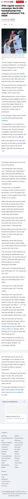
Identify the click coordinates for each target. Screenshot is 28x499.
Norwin (12, 326)
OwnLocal (24, 491)
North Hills (22, 76)
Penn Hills (8, 307)
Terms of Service (5, 481)
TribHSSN (12, 19)
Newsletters (4, 479)
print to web (23, 493)
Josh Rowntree (5, 19)
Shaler (13, 220)
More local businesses (13, 402)
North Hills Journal (10, 491)
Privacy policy (5, 483)
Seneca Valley (6, 329)
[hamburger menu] (2, 2)
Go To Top (4, 486)
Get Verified (4, 474)
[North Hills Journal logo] (8, 1)
